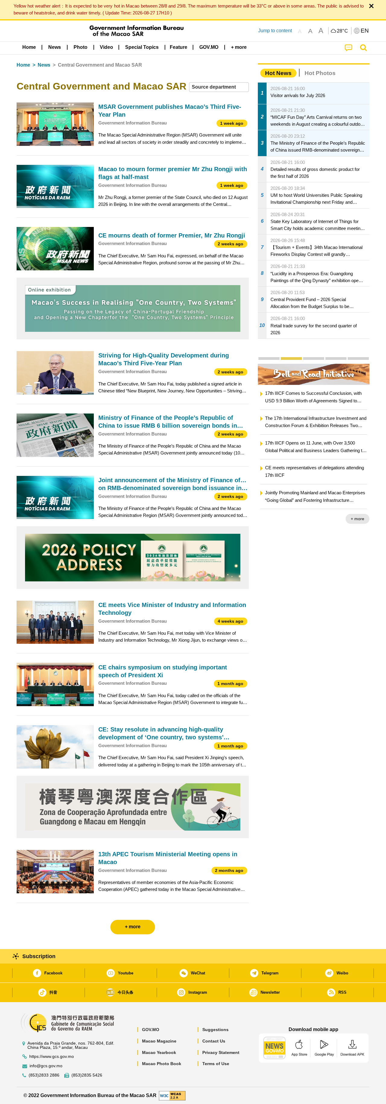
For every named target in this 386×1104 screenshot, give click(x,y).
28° (342, 31)
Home (23, 65)
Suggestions (215, 1029)
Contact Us (213, 1041)
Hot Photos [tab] (320, 73)
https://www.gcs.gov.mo (51, 1056)
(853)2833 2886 (44, 1075)
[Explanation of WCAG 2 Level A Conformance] (172, 1095)
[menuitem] (54, 47)
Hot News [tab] (278, 73)
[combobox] (218, 87)
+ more (359, 518)
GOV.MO (150, 1029)
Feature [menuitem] (178, 47)
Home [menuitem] (29, 47)
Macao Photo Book (161, 1063)
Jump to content (275, 30)
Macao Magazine (159, 1041)
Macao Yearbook (159, 1052)
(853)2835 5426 (86, 1075)
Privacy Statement (220, 1052)
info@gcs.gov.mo (46, 1066)
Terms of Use (215, 1063)
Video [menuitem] (106, 47)
